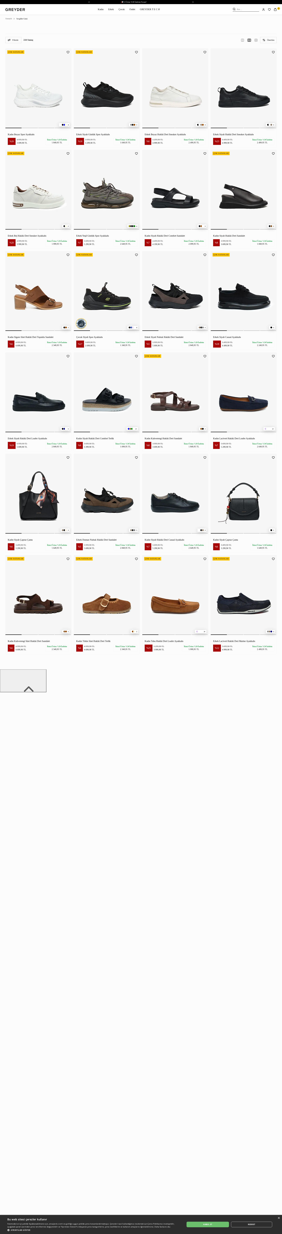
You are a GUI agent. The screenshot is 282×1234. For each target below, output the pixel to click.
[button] (93, 1230)
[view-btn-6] (256, 40)
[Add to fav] (68, 51)
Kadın (101, 9)
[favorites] (269, 9)
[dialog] (141, 1224)
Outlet (132, 9)
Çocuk (122, 9)
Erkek (111, 9)
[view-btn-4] (249, 40)
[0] (275, 9)
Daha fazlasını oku (162, 1226)
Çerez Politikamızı (155, 1224)
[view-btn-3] (242, 40)
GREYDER (150, 9)
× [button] (279, 1218)
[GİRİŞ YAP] (263, 9)
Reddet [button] (251, 1224)
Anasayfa (8, 19)
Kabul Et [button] (207, 1224)
